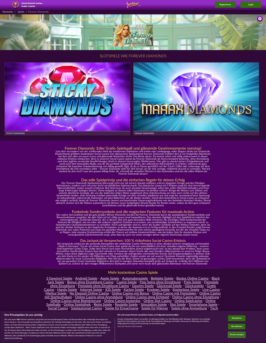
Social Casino (58, 308)
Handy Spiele (67, 289)
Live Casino (211, 289)
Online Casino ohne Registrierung (75, 301)
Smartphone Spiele (203, 304)
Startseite (7, 12)
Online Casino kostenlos (122, 301)
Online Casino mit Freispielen (174, 293)
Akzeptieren (237, 318)
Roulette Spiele (126, 304)
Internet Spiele (91, 289)
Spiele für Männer (154, 308)
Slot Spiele (178, 304)
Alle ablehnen (236, 326)
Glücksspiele (194, 286)
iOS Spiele (113, 289)
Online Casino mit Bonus (130, 293)
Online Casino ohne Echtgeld (147, 297)
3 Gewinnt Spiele (59, 278)
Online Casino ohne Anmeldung (99, 297)
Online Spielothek (77, 304)
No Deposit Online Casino (89, 293)
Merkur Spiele (55, 293)
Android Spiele (86, 278)
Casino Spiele (127, 282)
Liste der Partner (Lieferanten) (129, 326)
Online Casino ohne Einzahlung (195, 297)
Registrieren (225, 5)
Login (250, 5)
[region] (133, 327)
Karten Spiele (134, 289)
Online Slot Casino (158, 301)
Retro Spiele (103, 304)
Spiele (21, 12)
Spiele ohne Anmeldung (189, 308)
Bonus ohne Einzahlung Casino (90, 282)
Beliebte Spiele (162, 278)
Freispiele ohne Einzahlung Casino (103, 286)
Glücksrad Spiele (169, 286)
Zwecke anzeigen (237, 335)
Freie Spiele (192, 282)
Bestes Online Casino (192, 278)
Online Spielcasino (188, 301)
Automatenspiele (135, 278)
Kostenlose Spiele (186, 289)
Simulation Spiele (154, 304)
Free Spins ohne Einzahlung (160, 282)
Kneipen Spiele (158, 289)
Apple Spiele (109, 278)
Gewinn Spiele (143, 286)
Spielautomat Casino (86, 308)
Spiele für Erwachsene (121, 308)
